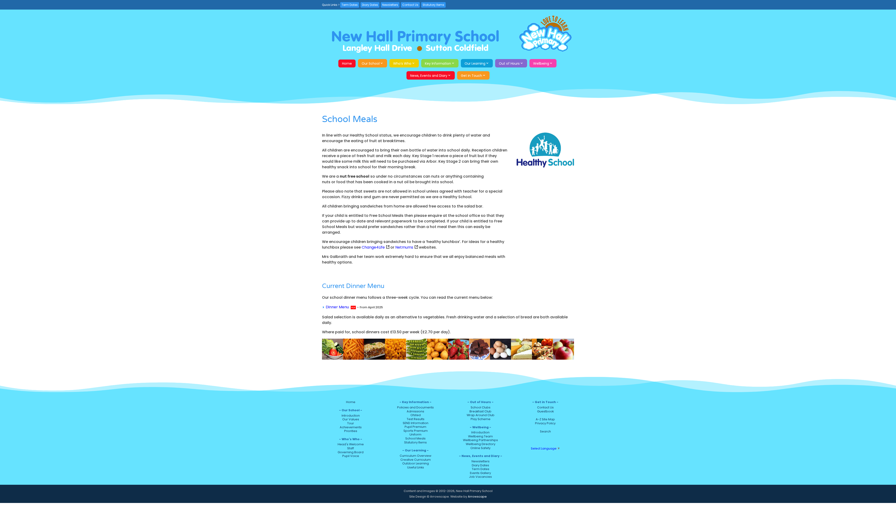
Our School (371, 63)
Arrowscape (477, 497)
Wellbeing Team (480, 436)
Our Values (350, 419)
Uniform (415, 434)
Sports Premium (415, 431)
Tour (350, 423)
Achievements (351, 427)
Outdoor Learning (415, 463)
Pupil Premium (415, 427)
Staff (350, 448)
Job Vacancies (480, 477)
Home (347, 63)
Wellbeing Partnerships (480, 440)
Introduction (351, 416)
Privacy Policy (545, 423)
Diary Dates (370, 5)
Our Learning (475, 63)
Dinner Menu (337, 307)
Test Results (415, 419)
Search (545, 431)
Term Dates (350, 5)
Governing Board (351, 452)
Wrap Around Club (480, 415)
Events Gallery (480, 473)
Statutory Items (433, 5)
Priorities (350, 431)
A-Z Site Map (545, 419)
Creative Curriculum (415, 460)
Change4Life (373, 247)
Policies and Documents (415, 407)
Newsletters (390, 5)
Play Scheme (480, 419)
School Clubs (480, 407)
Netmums (404, 247)
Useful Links (415, 467)
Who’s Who (402, 63)
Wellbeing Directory (480, 444)
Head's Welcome (351, 444)
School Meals (415, 438)
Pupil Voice (350, 456)
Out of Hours (509, 63)
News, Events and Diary (428, 75)
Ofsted (415, 415)
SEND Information (415, 423)
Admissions (415, 411)
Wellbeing (541, 63)
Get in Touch (471, 75)
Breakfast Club (480, 411)
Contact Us (410, 5)
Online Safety (480, 448)
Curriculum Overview (415, 456)
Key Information (438, 63)
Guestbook (545, 411)
